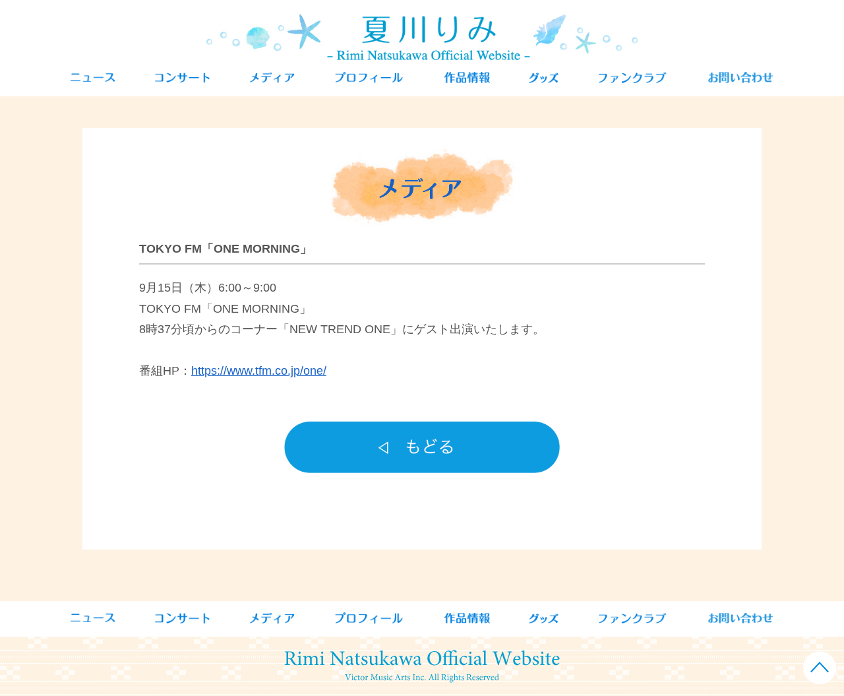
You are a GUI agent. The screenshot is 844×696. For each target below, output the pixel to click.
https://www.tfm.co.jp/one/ (258, 370)
